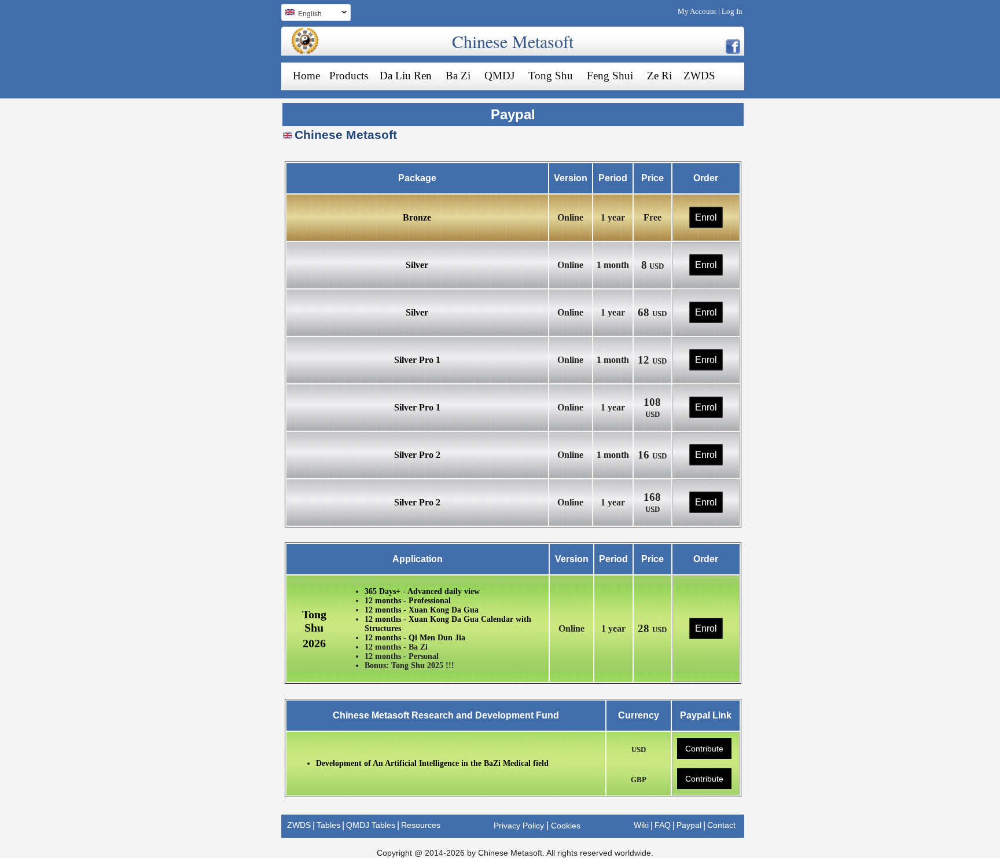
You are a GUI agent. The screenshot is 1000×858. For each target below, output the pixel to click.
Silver (417, 265)
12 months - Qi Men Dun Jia (415, 637)
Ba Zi (458, 75)
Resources (420, 825)
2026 (314, 643)
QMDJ (499, 75)
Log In (732, 11)
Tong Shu (550, 75)
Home (306, 75)
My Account (697, 11)
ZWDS (699, 75)
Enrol (706, 217)
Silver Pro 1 (417, 360)
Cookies (565, 825)
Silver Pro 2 (417, 455)
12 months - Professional (408, 600)
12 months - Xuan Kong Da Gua (422, 610)
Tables (328, 825)
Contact (721, 825)
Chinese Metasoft (512, 41)
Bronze (417, 217)
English (301, 14)
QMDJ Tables (370, 825)
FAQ (663, 825)
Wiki (641, 825)
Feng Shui (610, 75)
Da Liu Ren (406, 75)
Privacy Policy (519, 825)
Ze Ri (659, 75)
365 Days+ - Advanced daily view (422, 591)
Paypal (689, 825)
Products (348, 75)
